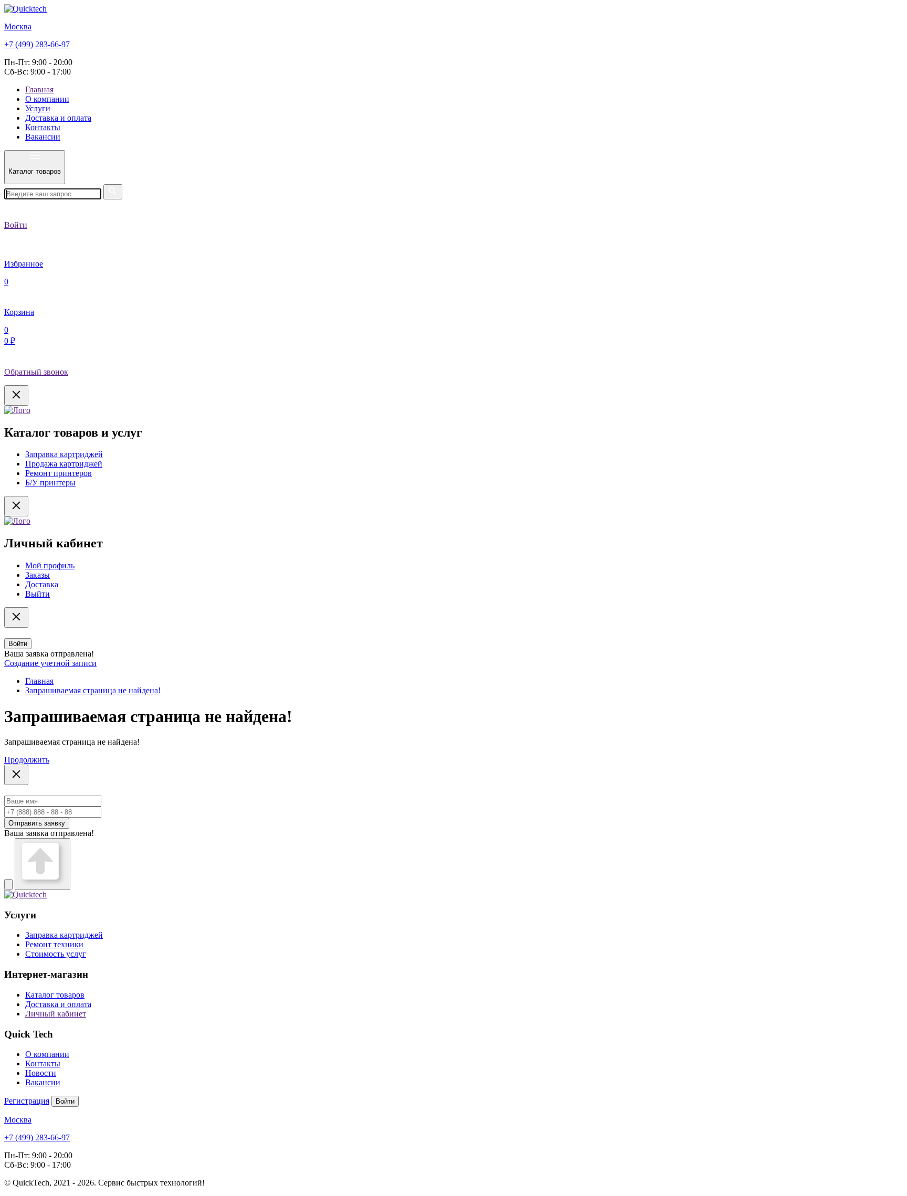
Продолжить (26, 759)
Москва (17, 26)
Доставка (41, 584)
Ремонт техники (54, 944)
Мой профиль (50, 565)
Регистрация (26, 1100)
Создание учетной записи (50, 663)
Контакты (42, 127)
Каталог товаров (55, 994)
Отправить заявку (36, 823)
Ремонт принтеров (58, 473)
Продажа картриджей (63, 463)
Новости (40, 1072)
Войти (17, 644)
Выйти (37, 593)
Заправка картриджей (64, 454)
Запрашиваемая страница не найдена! (93, 690)
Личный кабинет (55, 1013)
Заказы (37, 574)
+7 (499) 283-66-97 (37, 44)
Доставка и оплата (58, 117)
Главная (39, 89)
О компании (47, 98)
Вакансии (42, 136)
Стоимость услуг (55, 953)
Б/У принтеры (50, 482)
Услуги (37, 108)
